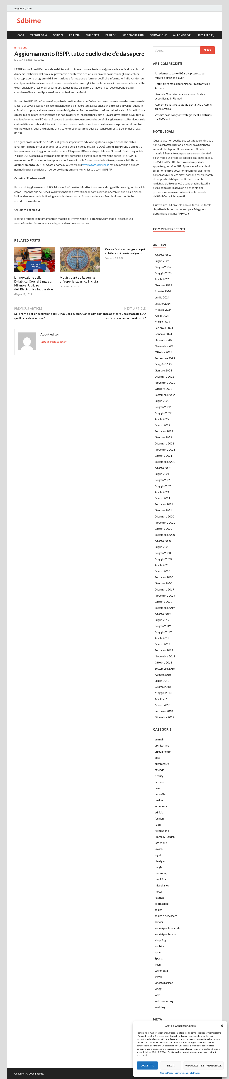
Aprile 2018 (162, 699)
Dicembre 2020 (164, 516)
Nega (170, 1065)
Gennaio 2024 (163, 334)
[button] (222, 1025)
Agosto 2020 (163, 540)
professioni (162, 903)
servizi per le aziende (167, 928)
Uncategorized (164, 982)
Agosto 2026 (163, 254)
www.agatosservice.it (95, 164)
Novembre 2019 (165, 595)
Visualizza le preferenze (203, 1065)
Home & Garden (165, 836)
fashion (110, 35)
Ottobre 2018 (163, 662)
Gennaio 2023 (163, 370)
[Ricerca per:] (184, 50)
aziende (159, 769)
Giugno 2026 (163, 267)
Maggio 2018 (163, 692)
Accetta (147, 1065)
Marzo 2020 (162, 571)
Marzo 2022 (162, 425)
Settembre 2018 (165, 668)
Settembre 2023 (165, 358)
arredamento (163, 751)
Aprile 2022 (162, 419)
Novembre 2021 (165, 449)
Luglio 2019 (162, 619)
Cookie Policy (166, 1072)
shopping (160, 940)
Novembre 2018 (165, 656)
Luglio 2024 (162, 297)
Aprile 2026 (162, 279)
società (159, 946)
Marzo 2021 (162, 498)
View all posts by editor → (55, 341)
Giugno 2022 (163, 407)
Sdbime (29, 20)
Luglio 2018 (162, 680)
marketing (161, 873)
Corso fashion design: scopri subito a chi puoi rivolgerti (125, 251)
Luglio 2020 (162, 546)
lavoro (159, 848)
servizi (58, 35)
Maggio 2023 (163, 364)
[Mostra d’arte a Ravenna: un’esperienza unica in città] (80, 273)
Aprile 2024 (162, 315)
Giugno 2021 (163, 480)
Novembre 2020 (165, 522)
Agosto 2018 (163, 674)
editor (41, 60)
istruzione (20, 48)
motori (159, 891)
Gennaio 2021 (163, 510)
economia (161, 806)
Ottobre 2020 (163, 528)
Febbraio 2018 (164, 711)
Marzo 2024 (162, 321)
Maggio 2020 (163, 559)
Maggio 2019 (163, 632)
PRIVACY (183, 213)
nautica (159, 897)
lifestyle (203, 35)
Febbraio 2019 (164, 650)
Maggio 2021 (163, 486)
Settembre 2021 (165, 461)
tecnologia (38, 35)
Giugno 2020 (163, 553)
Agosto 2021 (163, 467)
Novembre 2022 (165, 382)
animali (159, 739)
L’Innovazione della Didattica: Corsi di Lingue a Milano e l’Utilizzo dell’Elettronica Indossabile (33, 283)
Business (160, 782)
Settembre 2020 (165, 534)
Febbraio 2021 (164, 504)
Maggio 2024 (163, 309)
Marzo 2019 (162, 644)
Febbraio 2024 (164, 327)
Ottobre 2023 (163, 352)
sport (158, 952)
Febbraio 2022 (164, 431)
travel (158, 976)
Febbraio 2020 (164, 577)
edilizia (74, 35)
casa (20, 35)
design (159, 800)
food (158, 824)
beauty (159, 775)
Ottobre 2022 (163, 388)
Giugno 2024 (163, 303)
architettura (162, 745)
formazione (158, 35)
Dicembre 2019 (164, 589)
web (157, 995)
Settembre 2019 (165, 607)
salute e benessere (166, 915)
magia (158, 867)
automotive (182, 35)
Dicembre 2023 (164, 340)
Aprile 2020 (162, 565)
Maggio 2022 (163, 413)
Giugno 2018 (163, 686)
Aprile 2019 (162, 638)
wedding (160, 1007)
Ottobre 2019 (163, 601)
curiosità (92, 35)
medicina (160, 879)
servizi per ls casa (165, 934)
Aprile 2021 (162, 492)
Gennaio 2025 (163, 285)
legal (158, 855)
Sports (159, 958)
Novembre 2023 (165, 346)
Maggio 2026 (163, 273)
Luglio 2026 (162, 261)
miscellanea (162, 885)
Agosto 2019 (163, 613)
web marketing (133, 35)
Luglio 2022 (162, 400)
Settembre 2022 (165, 394)
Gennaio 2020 (163, 583)
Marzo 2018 (162, 705)
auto (157, 757)
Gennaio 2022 (163, 437)
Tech (158, 964)
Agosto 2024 (163, 291)
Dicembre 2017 (164, 717)
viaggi (158, 988)
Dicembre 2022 (164, 376)
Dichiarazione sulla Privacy (187, 1072)
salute (158, 909)
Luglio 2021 (162, 473)
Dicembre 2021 (164, 443)
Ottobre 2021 (163, 455)
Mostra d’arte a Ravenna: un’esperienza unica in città (79, 279)
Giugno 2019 (163, 626)
